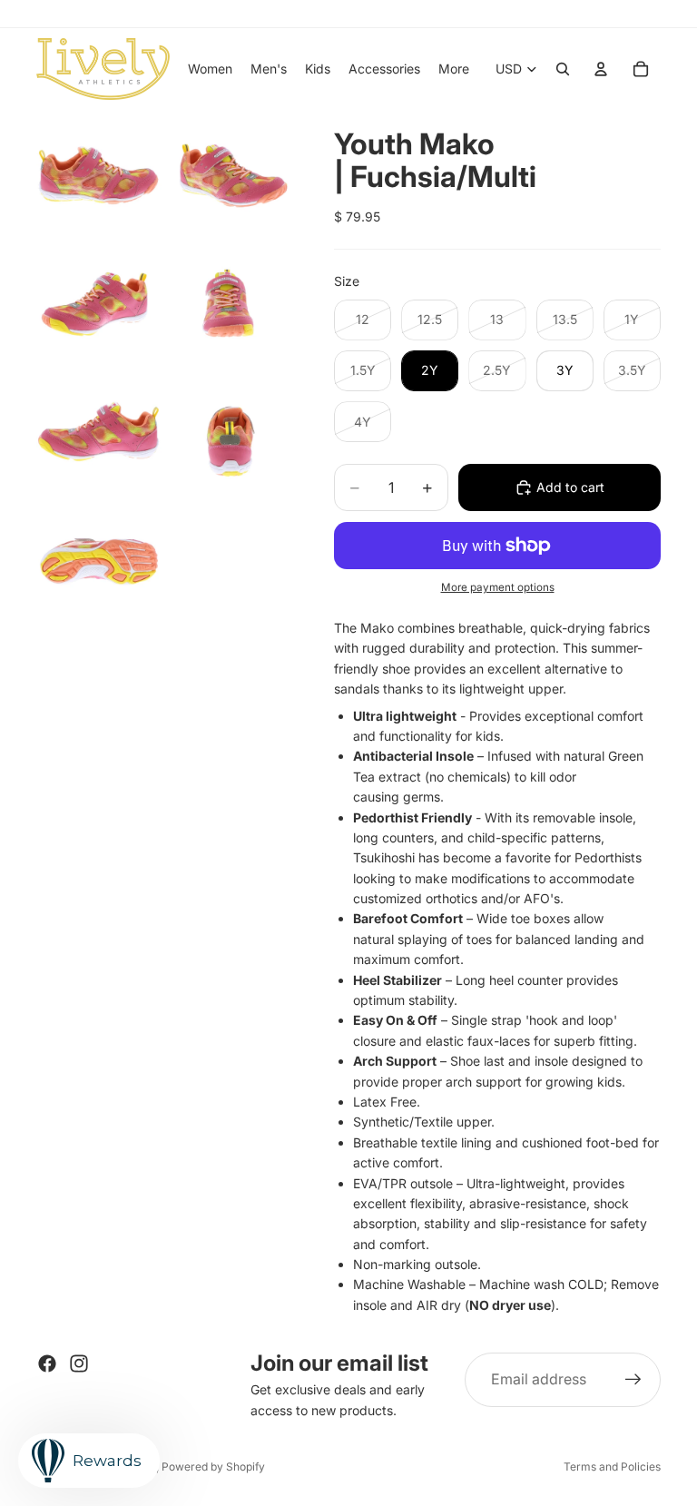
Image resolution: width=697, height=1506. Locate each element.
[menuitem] (453, 69)
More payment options (498, 587)
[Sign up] (633, 1380)
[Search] (563, 69)
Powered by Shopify (213, 1466)
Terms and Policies (612, 1466)
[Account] (601, 69)
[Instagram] (79, 1363)
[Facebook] (47, 1363)
